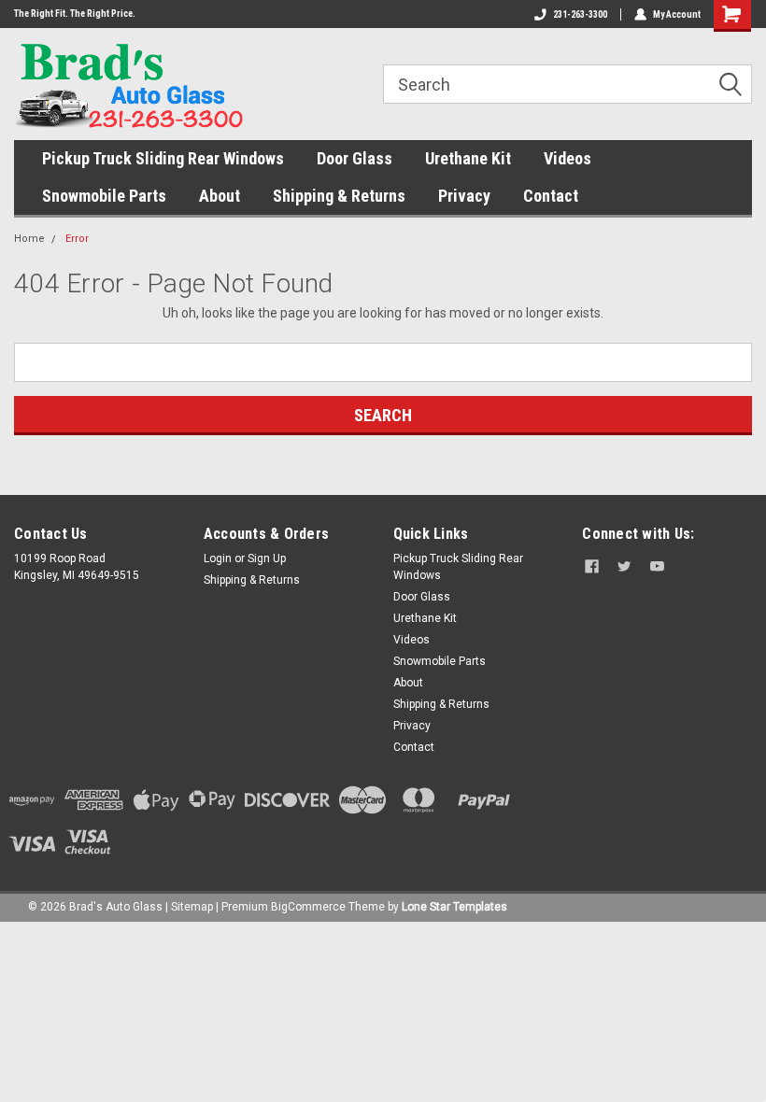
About (219, 195)
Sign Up (267, 558)
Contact (550, 195)
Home (29, 239)
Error (77, 239)
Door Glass (354, 158)
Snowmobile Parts (104, 195)
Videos (567, 158)
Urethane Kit (468, 158)
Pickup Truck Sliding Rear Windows (163, 158)
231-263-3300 (580, 14)
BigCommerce (308, 906)
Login (218, 558)
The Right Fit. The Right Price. (74, 13)
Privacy (464, 195)
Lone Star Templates (454, 906)
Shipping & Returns (339, 195)
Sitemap (192, 906)
